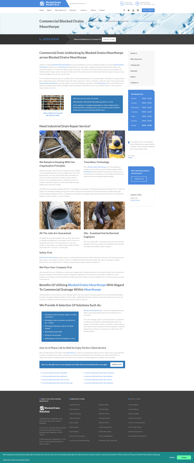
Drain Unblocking (75, 414)
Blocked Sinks (104, 405)
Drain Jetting (74, 423)
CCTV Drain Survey (135, 427)
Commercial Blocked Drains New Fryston (98, 380)
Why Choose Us (60, 10)
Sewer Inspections (105, 427)
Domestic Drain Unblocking (108, 440)
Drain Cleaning (74, 409)
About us (134, 53)
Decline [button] (172, 457)
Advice (93, 10)
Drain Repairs (74, 427)
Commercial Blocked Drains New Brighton (98, 376)
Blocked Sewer (104, 423)
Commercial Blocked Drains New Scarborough (57, 383)
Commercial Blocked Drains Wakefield (54, 373)
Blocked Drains (75, 405)
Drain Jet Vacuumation (77, 436)
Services (73, 10)
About (49, 10)
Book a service (148, 10)
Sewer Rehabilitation (106, 436)
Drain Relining (74, 432)
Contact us (134, 83)
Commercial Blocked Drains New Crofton (55, 380)
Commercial (135, 65)
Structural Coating (135, 418)
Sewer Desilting (134, 414)
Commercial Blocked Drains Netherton (54, 376)
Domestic (134, 71)
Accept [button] (184, 457)
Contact (102, 10)
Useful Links (135, 399)
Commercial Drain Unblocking (79, 440)
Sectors (83, 10)
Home (41, 10)
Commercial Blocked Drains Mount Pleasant (99, 373)
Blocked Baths (104, 409)
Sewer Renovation (105, 432)
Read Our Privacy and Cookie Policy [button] (16, 460)
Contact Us (116, 364)
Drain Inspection (75, 418)
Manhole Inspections (136, 432)
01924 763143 (129, 4)
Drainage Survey (104, 418)
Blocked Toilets (104, 414)
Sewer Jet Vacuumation (137, 423)
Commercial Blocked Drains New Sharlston (99, 383)
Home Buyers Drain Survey (138, 436)
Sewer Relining (134, 409)
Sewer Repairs (133, 405)
